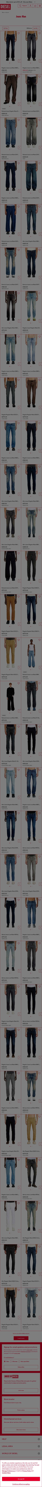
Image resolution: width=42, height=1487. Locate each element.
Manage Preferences (8, 1471)
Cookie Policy (6, 1473)
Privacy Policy (26, 1471)
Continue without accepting (21, 1484)
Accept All (21, 1479)
